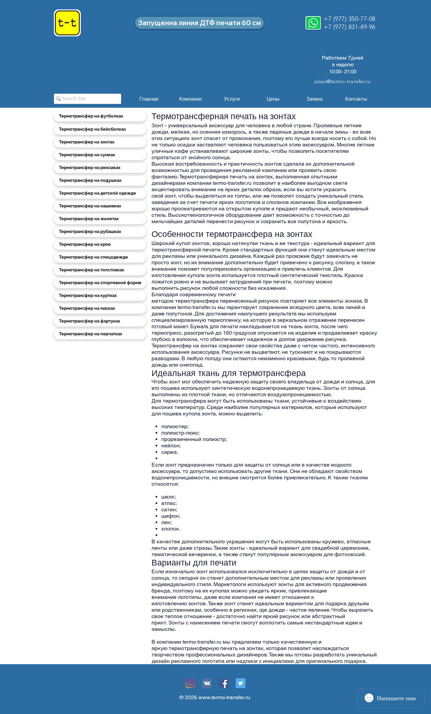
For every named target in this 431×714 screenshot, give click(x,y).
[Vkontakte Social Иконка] (207, 683)
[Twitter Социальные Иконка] (240, 683)
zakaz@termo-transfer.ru (342, 81)
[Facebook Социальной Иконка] (224, 683)
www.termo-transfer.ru (224, 697)
